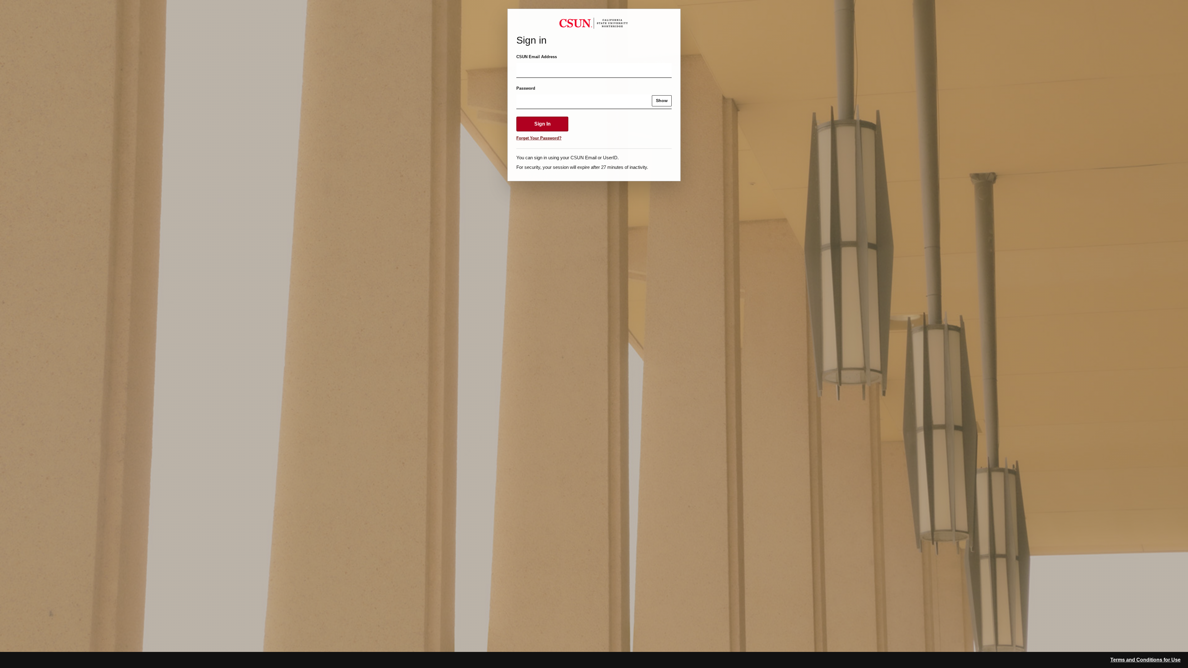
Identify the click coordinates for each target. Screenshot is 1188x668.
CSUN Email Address (536, 56)
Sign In (542, 123)
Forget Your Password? (539, 138)
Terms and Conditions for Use (1145, 659)
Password (525, 88)
